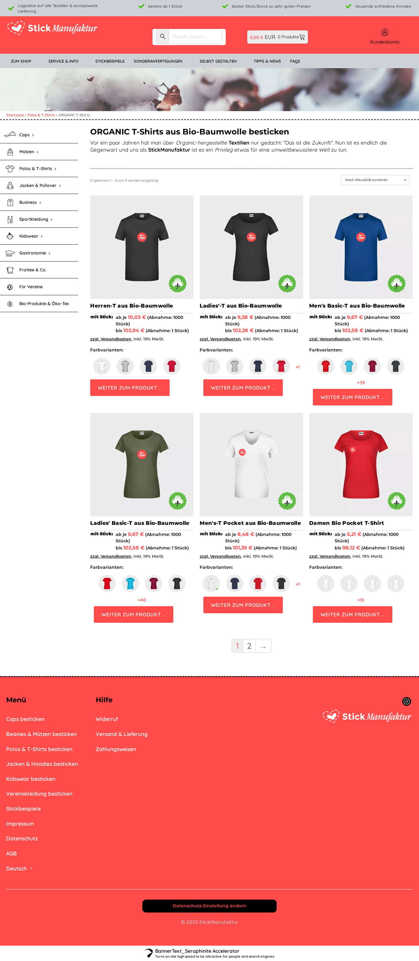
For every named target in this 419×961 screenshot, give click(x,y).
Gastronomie (32, 253)
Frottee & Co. (32, 270)
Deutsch (16, 868)
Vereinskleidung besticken (39, 793)
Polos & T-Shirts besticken (39, 749)
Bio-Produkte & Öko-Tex (44, 303)
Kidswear (28, 236)
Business (28, 202)
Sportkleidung (33, 219)
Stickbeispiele (23, 808)
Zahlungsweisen (116, 749)
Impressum (20, 823)
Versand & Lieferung (122, 733)
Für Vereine (31, 286)
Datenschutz (22, 838)
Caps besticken (25, 718)
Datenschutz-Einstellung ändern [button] (209, 906)
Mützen (26, 151)
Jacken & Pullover (37, 185)
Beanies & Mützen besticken (41, 733)
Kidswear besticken (30, 778)
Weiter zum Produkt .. (130, 388)
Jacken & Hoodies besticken (42, 763)
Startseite (15, 115)
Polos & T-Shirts (41, 115)
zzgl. (95, 338)
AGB (11, 853)
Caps (24, 135)
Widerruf (107, 718)
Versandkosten (116, 338)
